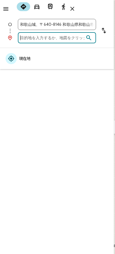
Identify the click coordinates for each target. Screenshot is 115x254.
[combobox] (57, 24)
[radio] (23, 6)
